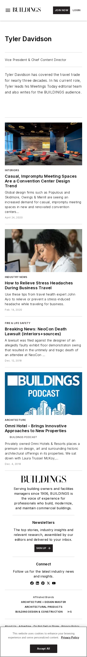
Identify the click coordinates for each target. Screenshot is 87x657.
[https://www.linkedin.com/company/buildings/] (37, 583)
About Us (10, 626)
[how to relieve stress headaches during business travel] (43, 250)
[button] (8, 10)
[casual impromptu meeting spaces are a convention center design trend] (43, 144)
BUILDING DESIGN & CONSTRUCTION (39, 611)
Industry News (16, 277)
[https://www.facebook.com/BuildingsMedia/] (32, 583)
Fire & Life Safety (18, 323)
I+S (70, 611)
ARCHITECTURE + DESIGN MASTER (43, 602)
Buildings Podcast (23, 437)
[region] (43, 642)
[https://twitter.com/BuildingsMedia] (48, 583)
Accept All (43, 648)
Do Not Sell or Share (46, 626)
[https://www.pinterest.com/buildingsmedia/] (43, 583)
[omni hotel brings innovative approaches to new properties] (43, 393)
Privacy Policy (70, 626)
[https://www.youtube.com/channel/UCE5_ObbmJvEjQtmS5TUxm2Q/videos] (54, 583)
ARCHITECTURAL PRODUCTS (44, 606)
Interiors (12, 170)
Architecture (15, 419)
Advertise (25, 626)
